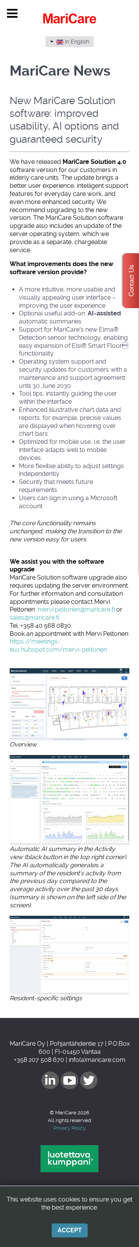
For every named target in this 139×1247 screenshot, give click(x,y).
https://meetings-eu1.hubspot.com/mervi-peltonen (58, 645)
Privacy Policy (69, 1128)
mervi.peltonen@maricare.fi (76, 609)
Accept (70, 1230)
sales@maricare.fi (34, 617)
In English (76, 42)
